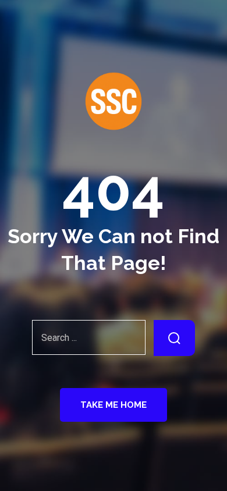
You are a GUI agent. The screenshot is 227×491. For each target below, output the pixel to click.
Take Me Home (113, 405)
